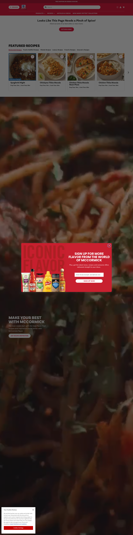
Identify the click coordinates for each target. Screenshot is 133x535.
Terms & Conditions (22, 524)
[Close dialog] (109, 245)
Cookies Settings (18, 528)
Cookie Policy (13, 524)
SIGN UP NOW (89, 281)
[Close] (33, 510)
